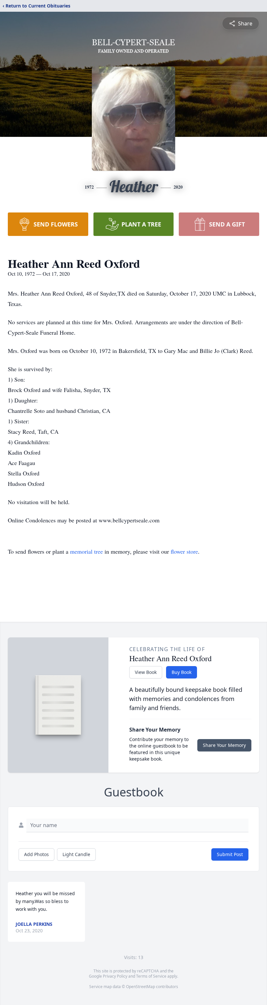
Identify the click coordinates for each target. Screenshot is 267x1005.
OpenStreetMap (140, 986)
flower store (184, 551)
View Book (146, 672)
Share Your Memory (224, 745)
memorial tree (86, 551)
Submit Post (230, 854)
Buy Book (181, 672)
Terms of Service (151, 976)
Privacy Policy (115, 976)
